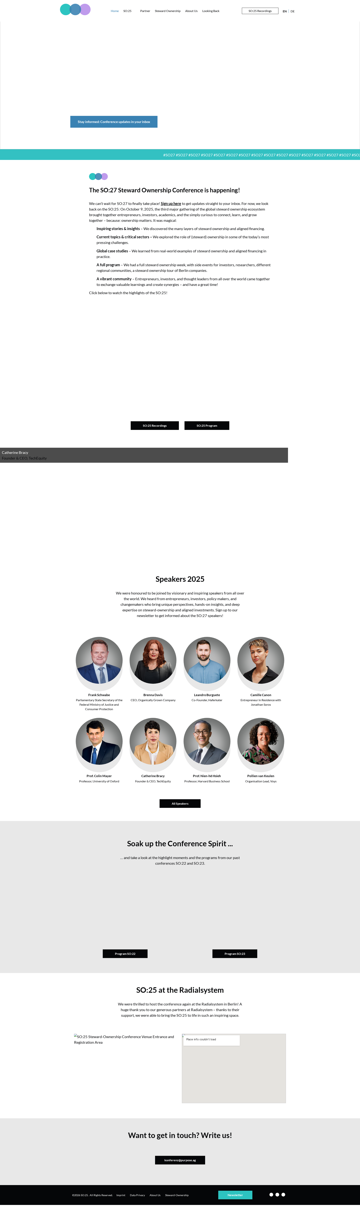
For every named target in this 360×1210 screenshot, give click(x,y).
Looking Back (210, 11)
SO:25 (127, 11)
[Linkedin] (271, 1195)
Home (115, 11)
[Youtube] (283, 1195)
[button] (180, 353)
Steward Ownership (168, 11)
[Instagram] (277, 1195)
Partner (145, 11)
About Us (191, 11)
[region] (180, 83)
